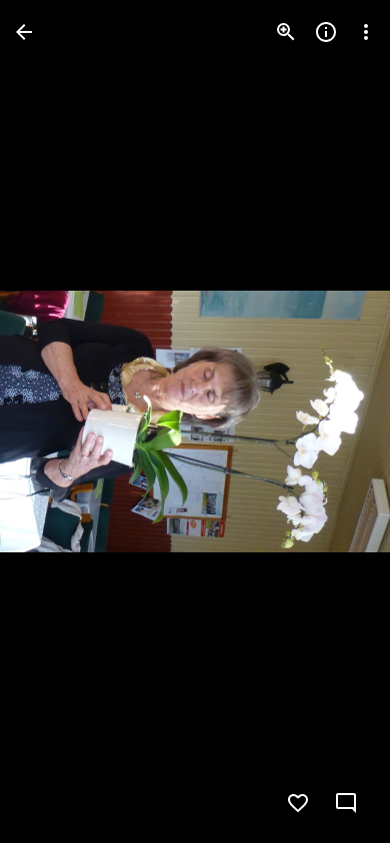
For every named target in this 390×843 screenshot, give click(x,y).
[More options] (366, 32)
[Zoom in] (286, 32)
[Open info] (326, 32)
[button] (56, 421)
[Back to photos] (24, 32)
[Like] (298, 803)
